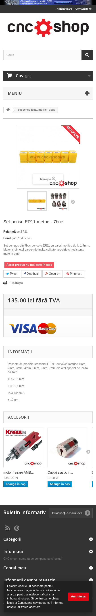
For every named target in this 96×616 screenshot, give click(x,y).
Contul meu (14, 567)
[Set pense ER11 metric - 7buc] (37, 201)
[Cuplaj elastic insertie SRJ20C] (67, 447)
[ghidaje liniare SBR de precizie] (48, 2)
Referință (9, 231)
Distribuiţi (32, 273)
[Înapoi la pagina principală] (8, 110)
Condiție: (9, 238)
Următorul (73, 201)
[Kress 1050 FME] (23, 447)
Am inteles (78, 596)
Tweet (13, 273)
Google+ (54, 273)
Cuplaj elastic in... (60, 472)
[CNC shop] (48, 28)
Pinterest (75, 273)
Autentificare (64, 8)
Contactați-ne (83, 8)
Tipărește (16, 283)
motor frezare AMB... (18, 472)
